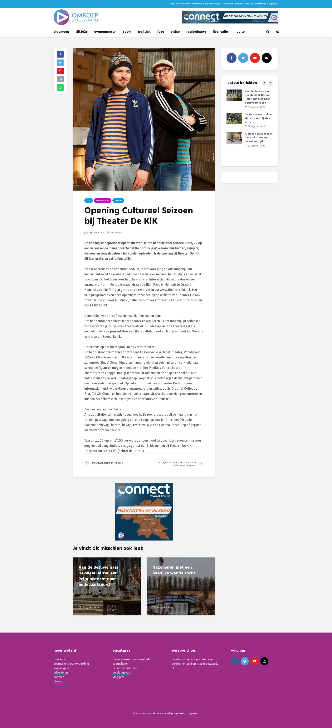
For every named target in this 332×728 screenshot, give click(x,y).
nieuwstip (248, 3)
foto (160, 32)
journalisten (120, 664)
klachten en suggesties (266, 3)
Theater (118, 200)
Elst (88, 200)
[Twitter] (243, 58)
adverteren (227, 3)
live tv (240, 32)
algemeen (61, 32)
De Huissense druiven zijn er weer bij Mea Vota (258, 118)
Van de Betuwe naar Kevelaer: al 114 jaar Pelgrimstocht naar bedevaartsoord (98, 576)
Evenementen (102, 200)
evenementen (105, 32)
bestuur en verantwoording (194, 3)
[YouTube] (255, 58)
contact (238, 3)
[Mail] (267, 58)
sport (127, 32)
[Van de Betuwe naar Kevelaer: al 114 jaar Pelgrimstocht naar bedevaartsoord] (234, 95)
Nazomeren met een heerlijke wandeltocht (174, 570)
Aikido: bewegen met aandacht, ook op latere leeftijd (258, 138)
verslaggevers (122, 672)
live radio (220, 32)
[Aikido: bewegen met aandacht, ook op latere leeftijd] (234, 138)
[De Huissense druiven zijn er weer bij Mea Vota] (234, 118)
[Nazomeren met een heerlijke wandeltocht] (181, 586)
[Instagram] (264, 661)
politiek (144, 32)
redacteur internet (125, 668)
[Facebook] (232, 58)
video (175, 32)
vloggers (118, 677)
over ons (175, 3)
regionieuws (196, 32)
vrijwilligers (215, 3)
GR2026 (82, 32)
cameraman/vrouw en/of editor (133, 659)
